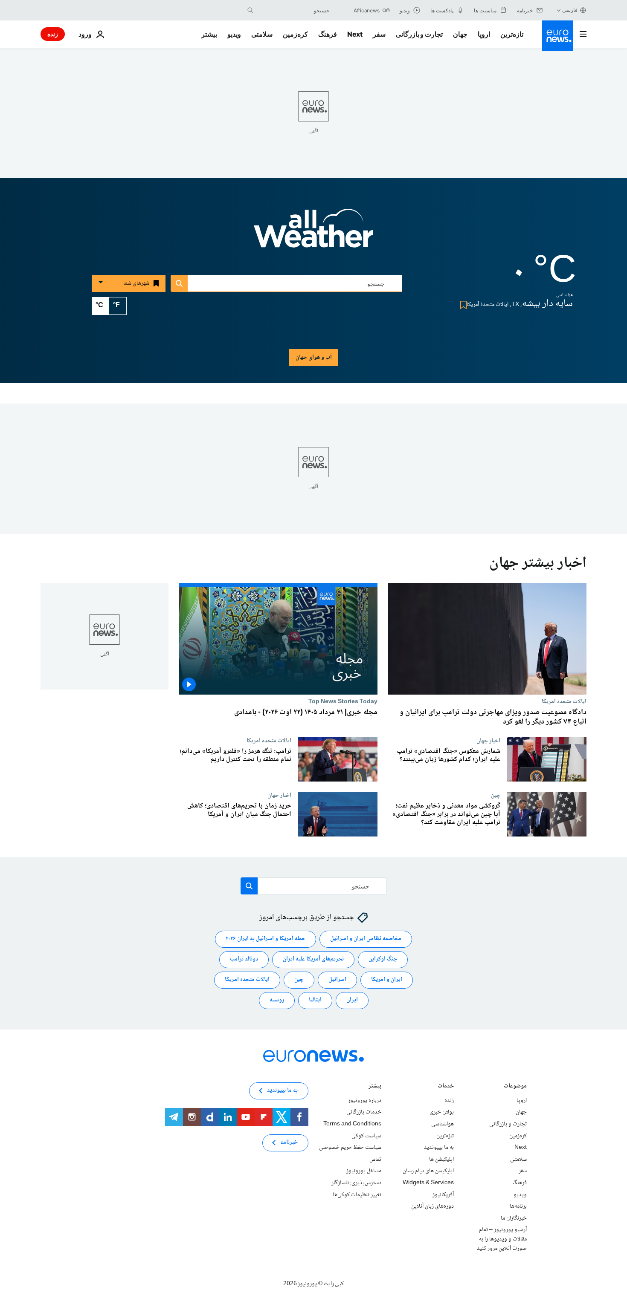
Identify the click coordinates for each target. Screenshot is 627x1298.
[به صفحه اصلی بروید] (557, 35)
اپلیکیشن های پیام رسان (428, 1171)
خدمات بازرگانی (363, 1113)
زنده (52, 33)
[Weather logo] (313, 234)
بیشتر (375, 1086)
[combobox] (293, 10)
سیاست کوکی (366, 1136)
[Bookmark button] (462, 305)
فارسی (570, 10)
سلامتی (262, 34)
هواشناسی (442, 1124)
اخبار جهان (488, 740)
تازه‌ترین (511, 34)
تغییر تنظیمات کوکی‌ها (357, 1195)
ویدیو (234, 34)
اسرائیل (337, 980)
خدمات (446, 1086)
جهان (460, 34)
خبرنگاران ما (514, 1218)
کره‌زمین (295, 34)
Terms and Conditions (352, 1124)
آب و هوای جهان (314, 357)
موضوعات (515, 1086)
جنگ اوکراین (383, 960)
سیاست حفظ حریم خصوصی (350, 1147)
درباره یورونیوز (364, 1101)
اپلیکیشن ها (441, 1159)
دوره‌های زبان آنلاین (432, 1206)
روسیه (277, 1000)
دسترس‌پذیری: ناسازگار (356, 1183)
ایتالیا (315, 1000)
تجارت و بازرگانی (419, 34)
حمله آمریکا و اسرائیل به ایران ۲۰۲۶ (265, 939)
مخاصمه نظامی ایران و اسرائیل (365, 939)
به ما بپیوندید (439, 1147)
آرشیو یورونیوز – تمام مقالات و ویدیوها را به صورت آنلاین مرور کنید (502, 1239)
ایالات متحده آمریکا (247, 980)
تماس (375, 1159)
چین (495, 795)
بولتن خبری (442, 1113)
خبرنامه (289, 1143)
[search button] (250, 10)
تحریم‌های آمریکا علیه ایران (313, 960)
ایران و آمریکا (386, 980)
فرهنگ (327, 34)
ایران (352, 1000)
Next (355, 34)
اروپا (484, 34)
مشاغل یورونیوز (363, 1171)
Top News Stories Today (342, 701)
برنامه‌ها (518, 1206)
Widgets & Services (428, 1183)
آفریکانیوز (443, 1195)
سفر (379, 34)
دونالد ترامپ (244, 960)
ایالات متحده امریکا (564, 701)
